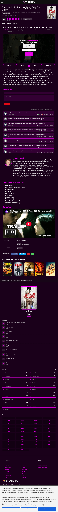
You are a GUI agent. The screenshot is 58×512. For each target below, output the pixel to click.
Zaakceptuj (47, 509)
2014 (9, 426)
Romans (7, 396)
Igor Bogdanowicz (42, 467)
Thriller (15, 23)
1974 (9, 449)
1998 (9, 436)
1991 (49, 439)
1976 (49, 447)
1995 (49, 436)
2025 (22, 418)
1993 (22, 439)
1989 (22, 441)
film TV (33, 382)
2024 (35, 418)
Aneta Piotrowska (42, 465)
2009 (22, 428)
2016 (35, 423)
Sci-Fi (33, 396)
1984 (35, 444)
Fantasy (7, 382)
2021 (22, 420)
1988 (35, 441)
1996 (35, 436)
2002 (9, 433)
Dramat (7, 379)
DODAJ (7, 104)
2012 (35, 426)
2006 (9, 431)
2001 (22, 433)
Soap (33, 399)
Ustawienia (11, 509)
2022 (9, 420)
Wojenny (7, 409)
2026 (9, 418)
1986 (9, 444)
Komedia (7, 389)
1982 (9, 447)
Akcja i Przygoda (36, 372)
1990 (9, 441)
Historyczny (8, 386)
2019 (49, 420)
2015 (49, 423)
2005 (22, 431)
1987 (49, 441)
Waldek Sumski (18, 158)
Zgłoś (49, 65)
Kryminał (9, 23)
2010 (9, 428)
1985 (22, 444)
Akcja (6, 372)
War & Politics (8, 406)
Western (34, 406)
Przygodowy (35, 392)
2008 (35, 428)
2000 (35, 433)
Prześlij (29, 54)
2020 (35, 420)
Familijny (34, 379)
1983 (49, 444)
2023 (49, 418)
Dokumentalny (35, 376)
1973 (22, 449)
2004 (35, 431)
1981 (22, 447)
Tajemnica (7, 402)
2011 (49, 426)
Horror (3, 23)
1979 (36, 447)
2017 (22, 423)
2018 (9, 423)
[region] (29, 498)
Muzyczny (7, 392)
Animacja (7, 376)
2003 (49, 431)
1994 (9, 439)
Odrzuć (29, 509)
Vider (9, 484)
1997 (22, 436)
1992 (35, 439)
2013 (22, 426)
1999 (49, 433)
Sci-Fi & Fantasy (9, 399)
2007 (49, 428)
